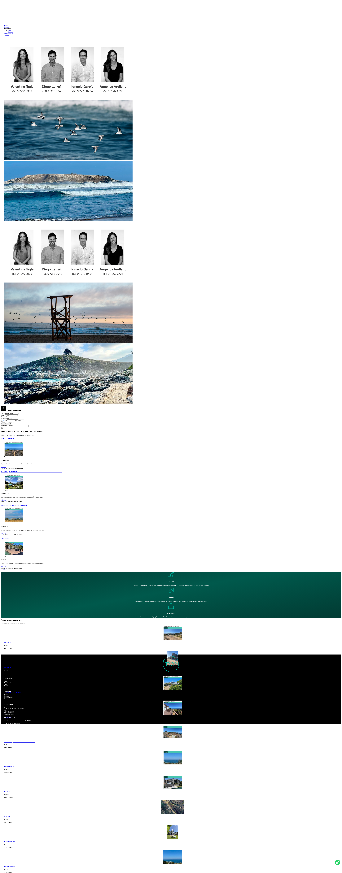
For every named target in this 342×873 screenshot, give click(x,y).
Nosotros (6, 27)
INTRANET (28, 720)
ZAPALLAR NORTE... (31, 438)
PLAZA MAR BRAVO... (19, 841)
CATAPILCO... (18, 667)
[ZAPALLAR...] (13, 555)
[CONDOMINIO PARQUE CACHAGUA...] (13, 521)
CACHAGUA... (19, 642)
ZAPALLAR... (31, 538)
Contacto (6, 35)
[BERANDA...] (172, 789)
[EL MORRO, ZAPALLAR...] (13, 488)
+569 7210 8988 (5, 20)
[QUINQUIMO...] (172, 813)
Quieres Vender (8, 33)
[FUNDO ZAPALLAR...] (172, 764)
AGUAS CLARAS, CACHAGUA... (19, 692)
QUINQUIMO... (18, 816)
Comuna (3, 417)
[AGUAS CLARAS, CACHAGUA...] (172, 689)
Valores (3, 422)
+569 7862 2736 (10, 713)
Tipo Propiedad (5, 413)
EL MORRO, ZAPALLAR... (31, 472)
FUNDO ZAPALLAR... (19, 766)
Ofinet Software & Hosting (13, 723)
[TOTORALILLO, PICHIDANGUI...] (172, 739)
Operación (4, 418)
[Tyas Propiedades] (30, 16)
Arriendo (10, 32)
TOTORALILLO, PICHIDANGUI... (19, 742)
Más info (3, 467)
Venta (9, 30)
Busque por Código (6, 425)
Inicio (5, 25)
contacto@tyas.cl (9, 2)
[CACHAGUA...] (172, 640)
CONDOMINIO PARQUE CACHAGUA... (33, 505)
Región (3, 415)
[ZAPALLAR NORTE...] (13, 455)
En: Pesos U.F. (7, 420)
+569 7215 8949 (5, 22)
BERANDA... (18, 791)
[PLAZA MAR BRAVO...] (172, 838)
